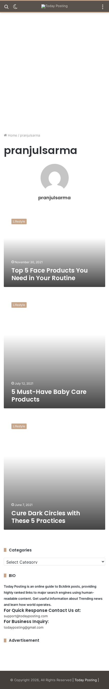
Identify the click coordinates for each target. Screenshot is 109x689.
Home (12, 135)
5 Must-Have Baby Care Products (48, 396)
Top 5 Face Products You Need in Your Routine (49, 274)
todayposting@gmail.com (23, 627)
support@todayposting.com (26, 616)
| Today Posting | (85, 680)
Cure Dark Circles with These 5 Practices (45, 517)
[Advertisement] (54, 74)
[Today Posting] (54, 6)
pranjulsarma (54, 197)
